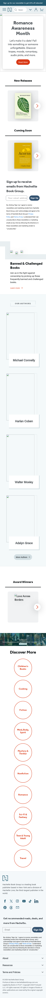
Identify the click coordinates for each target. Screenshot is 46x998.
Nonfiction (23, 773)
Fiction (23, 710)
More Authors (21, 557)
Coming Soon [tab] (23, 130)
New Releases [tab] (23, 80)
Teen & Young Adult (23, 837)
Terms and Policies (11, 972)
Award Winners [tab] (23, 582)
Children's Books (23, 667)
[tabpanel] (23, 105)
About (5, 958)
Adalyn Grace (24, 543)
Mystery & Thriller (23, 752)
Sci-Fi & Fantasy (23, 816)
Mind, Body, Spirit (23, 731)
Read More (23, 62)
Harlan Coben (24, 421)
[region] (23, 105)
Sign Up (34, 198)
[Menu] (4, 9)
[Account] (36, 9)
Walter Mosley (24, 482)
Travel (23, 858)
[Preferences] (30, 9)
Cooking (23, 688)
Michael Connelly (24, 360)
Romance (23, 794)
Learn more (15, 287)
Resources (8, 965)
